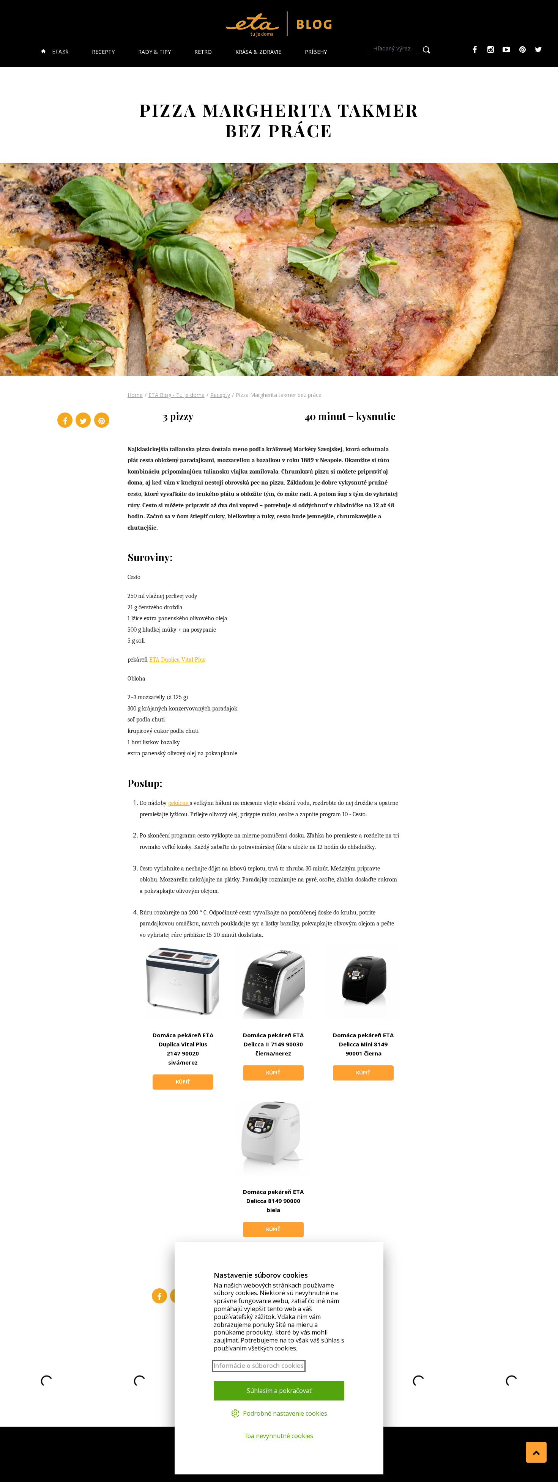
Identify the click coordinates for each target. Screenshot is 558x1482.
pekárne (179, 803)
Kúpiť (183, 1081)
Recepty (220, 394)
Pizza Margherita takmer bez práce (279, 394)
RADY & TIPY (154, 51)
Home (135, 394)
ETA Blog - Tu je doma (176, 394)
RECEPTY (103, 51)
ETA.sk (59, 51)
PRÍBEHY (316, 51)
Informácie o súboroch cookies (259, 1366)
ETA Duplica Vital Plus (177, 659)
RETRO (203, 51)
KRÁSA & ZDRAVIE (258, 51)
